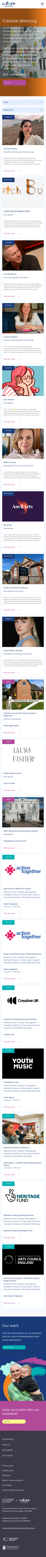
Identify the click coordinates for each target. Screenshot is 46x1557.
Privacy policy (7, 1466)
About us (6, 1445)
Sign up (7, 1421)
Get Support (7, 1450)
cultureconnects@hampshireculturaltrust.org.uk (18, 1528)
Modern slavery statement (12, 1480)
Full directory (8, 1439)
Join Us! (7, 83)
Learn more (8, 1347)
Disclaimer (6, 1475)
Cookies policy (7, 1471)
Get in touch (7, 1456)
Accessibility (7, 1485)
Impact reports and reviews (13, 1490)
